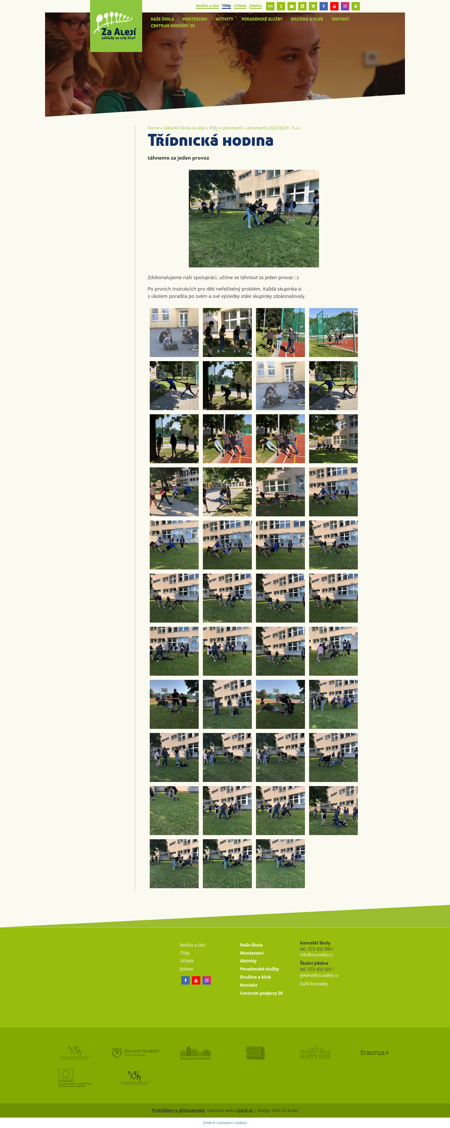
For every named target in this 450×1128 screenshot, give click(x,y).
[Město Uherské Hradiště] (135, 1052)
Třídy (213, 128)
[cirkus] (315, 1052)
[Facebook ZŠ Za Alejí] (324, 6)
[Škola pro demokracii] (195, 1052)
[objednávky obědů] (313, 6)
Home (153, 128)
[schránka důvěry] (270, 6)
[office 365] (292, 6)
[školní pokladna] (281, 6)
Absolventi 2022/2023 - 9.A (272, 128)
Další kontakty (314, 984)
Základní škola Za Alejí (184, 128)
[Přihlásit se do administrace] (445, 1123)
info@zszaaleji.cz (316, 954)
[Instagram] (345, 6)
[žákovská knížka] (302, 6)
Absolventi (232, 128)
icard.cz (245, 1110)
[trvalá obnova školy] (255, 1052)
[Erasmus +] (356, 6)
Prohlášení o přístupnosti (178, 1110)
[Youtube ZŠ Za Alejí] (334, 6)
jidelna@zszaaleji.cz (319, 975)
